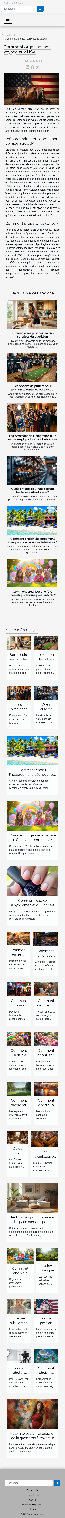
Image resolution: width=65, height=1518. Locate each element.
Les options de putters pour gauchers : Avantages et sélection (32, 387)
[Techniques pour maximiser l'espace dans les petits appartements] (32, 1197)
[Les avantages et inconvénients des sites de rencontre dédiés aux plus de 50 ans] (44, 1139)
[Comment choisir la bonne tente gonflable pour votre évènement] (46, 1356)
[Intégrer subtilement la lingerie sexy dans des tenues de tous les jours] (19, 1306)
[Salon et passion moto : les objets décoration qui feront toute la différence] (46, 1306)
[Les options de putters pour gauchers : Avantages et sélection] (32, 367)
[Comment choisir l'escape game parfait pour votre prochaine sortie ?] (19, 989)
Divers (16, 35)
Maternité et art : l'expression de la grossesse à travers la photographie (32, 1438)
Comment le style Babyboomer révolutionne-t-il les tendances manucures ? (32, 905)
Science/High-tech (32, 1504)
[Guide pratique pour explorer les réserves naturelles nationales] (47, 1254)
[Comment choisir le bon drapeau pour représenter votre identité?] (19, 1038)
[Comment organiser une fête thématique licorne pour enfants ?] (32, 573)
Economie (32, 1490)
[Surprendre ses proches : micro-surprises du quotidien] (32, 314)
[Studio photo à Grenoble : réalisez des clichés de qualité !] (19, 1356)
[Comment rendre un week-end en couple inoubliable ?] (18, 938)
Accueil (6, 35)
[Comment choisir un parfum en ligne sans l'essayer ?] (46, 1088)
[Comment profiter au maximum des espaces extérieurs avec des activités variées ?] (19, 1088)
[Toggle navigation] (8, 21)
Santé (32, 1499)
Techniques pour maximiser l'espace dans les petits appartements (32, 1221)
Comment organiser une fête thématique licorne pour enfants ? (33, 593)
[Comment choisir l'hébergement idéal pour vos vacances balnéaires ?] (32, 520)
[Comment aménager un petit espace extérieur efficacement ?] (45, 938)
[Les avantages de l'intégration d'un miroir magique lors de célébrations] (32, 417)
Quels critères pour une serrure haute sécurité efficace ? (32, 490)
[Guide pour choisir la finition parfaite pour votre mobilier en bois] (17, 1137)
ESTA (8, 186)
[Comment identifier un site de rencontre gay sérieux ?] (46, 989)
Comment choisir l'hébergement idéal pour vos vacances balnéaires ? (32, 540)
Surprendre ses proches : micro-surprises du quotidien (32, 334)
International (32, 1495)
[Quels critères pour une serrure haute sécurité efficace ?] (32, 470)
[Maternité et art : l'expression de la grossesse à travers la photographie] (32, 1413)
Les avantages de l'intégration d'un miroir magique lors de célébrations (32, 437)
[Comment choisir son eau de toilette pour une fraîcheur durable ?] (46, 1038)
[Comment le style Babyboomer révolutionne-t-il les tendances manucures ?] (32, 881)
